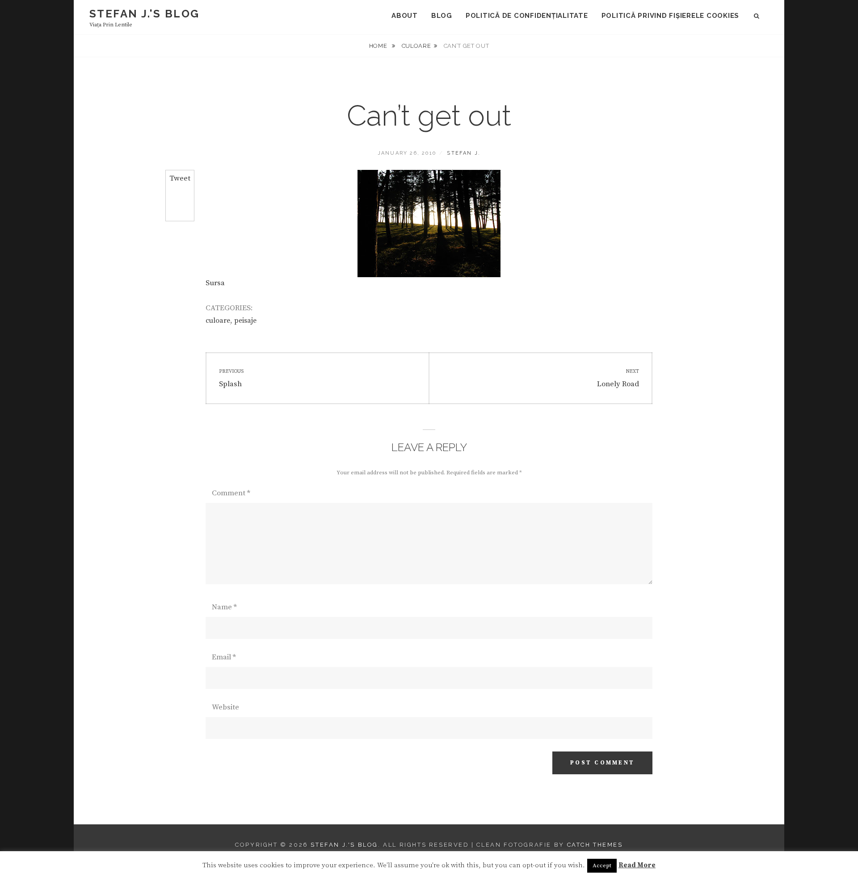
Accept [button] (602, 865)
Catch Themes (595, 844)
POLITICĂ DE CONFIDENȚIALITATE (527, 16)
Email (224, 657)
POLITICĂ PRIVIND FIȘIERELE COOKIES (670, 16)
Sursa (215, 283)
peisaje (245, 320)
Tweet (179, 178)
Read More (637, 865)
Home (379, 45)
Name (224, 607)
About (404, 16)
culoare (416, 45)
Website (225, 707)
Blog (441, 16)
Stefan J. (463, 153)
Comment (231, 493)
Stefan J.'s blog (144, 13)
